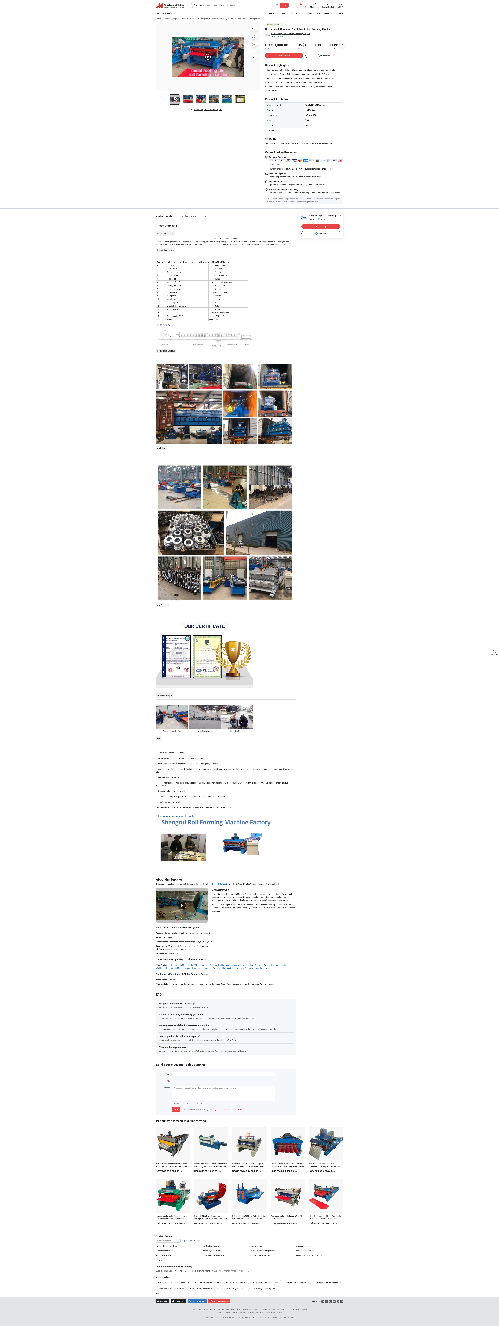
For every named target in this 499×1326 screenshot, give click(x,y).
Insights (304, 1309)
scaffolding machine (211, 1246)
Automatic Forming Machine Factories (173, 1282)
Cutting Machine (252, 968)
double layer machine (211, 1250)
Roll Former (265, 968)
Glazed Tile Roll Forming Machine (263, 1250)
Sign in (340, 7)
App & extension (311, 13)
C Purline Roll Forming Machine (223, 965)
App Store (162, 1301)
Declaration (277, 1317)
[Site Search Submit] (284, 5)
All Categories (164, 13)
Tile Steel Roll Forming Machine (201, 1288)
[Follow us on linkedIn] (341, 1301)
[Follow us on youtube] (334, 1301)
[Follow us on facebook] (322, 1301)
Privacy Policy (289, 1317)
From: (168, 1074)
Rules (341, 13)
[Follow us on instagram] (330, 1301)
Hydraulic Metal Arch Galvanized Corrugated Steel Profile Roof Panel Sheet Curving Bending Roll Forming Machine (210, 1219)
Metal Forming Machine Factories (265, 1282)
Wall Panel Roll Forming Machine (170, 968)
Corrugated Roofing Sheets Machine (228, 968)
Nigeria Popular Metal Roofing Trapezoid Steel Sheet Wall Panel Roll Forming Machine (172, 1219)
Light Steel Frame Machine (213, 1255)
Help (296, 13)
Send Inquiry (284, 55)
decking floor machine (305, 1250)
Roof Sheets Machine (200, 965)
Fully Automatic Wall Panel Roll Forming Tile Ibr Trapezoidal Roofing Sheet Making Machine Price (287, 1166)
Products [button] (198, 5)
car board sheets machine (166, 1246)
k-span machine (256, 1246)
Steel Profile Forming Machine (231, 1288)
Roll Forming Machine (180, 965)
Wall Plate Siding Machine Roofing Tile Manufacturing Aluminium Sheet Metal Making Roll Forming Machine (247, 1166)
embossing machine (304, 1246)
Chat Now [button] (325, 55)
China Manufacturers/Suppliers (229, 1309)
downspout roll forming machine (309, 1255)
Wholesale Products (249, 1309)
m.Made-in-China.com (255, 1312)
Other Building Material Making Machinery (247, 18)
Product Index (294, 1309)
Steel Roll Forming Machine (296, 1282)
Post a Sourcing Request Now (228, 1109)
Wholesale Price (264, 1309)
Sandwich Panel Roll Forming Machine (271, 965)
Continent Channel (279, 1309)
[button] (277, 5)
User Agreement (263, 1317)
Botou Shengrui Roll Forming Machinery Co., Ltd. (290, 33)
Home (158, 18)
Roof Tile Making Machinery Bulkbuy (263, 1288)
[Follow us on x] (326, 1301)
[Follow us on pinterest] (338, 1301)
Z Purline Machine (246, 965)
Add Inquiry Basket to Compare (208, 109)
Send (176, 1109)
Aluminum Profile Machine (236, 1282)
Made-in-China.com (238, 1312)
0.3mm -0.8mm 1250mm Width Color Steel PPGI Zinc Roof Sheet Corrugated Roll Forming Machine (249, 1219)
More (158, 1293)
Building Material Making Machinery (212, 18)
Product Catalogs (192, 1240)
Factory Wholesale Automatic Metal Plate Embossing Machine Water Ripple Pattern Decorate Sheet (210, 1166)
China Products (209, 1309)
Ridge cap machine (163, 1255)
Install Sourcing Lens (220, 1301)
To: (169, 1081)
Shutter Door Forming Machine (198, 968)
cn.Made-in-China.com (274, 1312)
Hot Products (196, 1309)
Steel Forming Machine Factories (207, 1282)
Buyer (283, 13)
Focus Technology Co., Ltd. (231, 1317)
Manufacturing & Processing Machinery (179, 18)
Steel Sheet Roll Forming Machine (325, 1282)
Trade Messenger (197, 1301)
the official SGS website (217, 884)
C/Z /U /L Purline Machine (260, 1255)
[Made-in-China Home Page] (170, 5)
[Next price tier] (342, 45)
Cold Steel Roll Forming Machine (171, 1288)
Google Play (178, 1301)
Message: (166, 1088)
